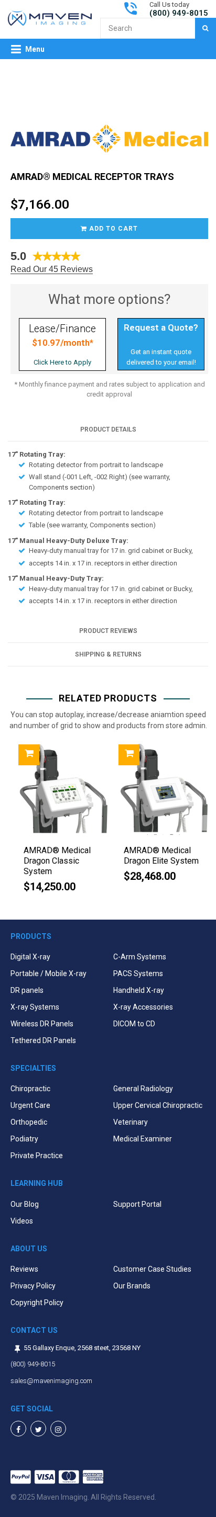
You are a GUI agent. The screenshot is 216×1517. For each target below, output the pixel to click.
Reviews (24, 1269)
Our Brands (131, 1286)
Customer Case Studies (152, 1269)
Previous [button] (10, 823)
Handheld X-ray (138, 990)
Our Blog (24, 1204)
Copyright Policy (36, 1302)
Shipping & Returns (108, 654)
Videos (21, 1221)
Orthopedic (28, 1122)
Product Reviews (108, 631)
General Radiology (143, 1088)
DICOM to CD (134, 1024)
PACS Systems (138, 973)
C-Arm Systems (139, 957)
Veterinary (130, 1122)
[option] (58, 823)
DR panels (27, 990)
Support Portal (137, 1204)
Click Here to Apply (62, 362)
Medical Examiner (142, 1139)
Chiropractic (30, 1088)
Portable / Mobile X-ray (48, 973)
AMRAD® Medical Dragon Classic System (57, 860)
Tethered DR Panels (43, 1040)
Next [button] (205, 823)
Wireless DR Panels (41, 1024)
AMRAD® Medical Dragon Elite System (161, 855)
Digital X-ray (30, 957)
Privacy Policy (33, 1286)
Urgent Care (30, 1105)
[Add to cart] (28, 754)
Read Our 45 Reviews (51, 269)
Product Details (108, 429)
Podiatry (24, 1139)
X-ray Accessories (143, 1007)
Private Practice (36, 1155)
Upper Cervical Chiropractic (157, 1105)
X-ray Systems (34, 1007)
